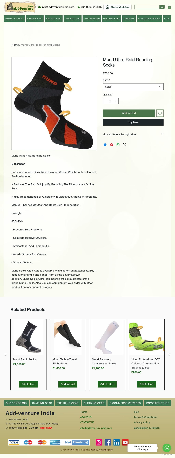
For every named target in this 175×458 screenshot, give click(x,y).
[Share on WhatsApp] (118, 145)
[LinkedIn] (116, 442)
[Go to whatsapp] (167, 448)
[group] (87, 355)
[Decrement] (105, 101)
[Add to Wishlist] (160, 113)
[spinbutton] (111, 101)
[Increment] (116, 101)
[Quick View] (28, 337)
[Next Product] (169, 355)
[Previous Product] (5, 355)
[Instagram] (99, 442)
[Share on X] (125, 145)
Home (15, 44)
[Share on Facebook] (105, 145)
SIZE (106, 80)
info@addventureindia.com (96, 428)
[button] (169, 7)
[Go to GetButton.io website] (166, 454)
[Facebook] (108, 442)
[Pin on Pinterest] (112, 145)
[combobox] (133, 86)
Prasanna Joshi (106, 449)
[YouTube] (125, 442)
